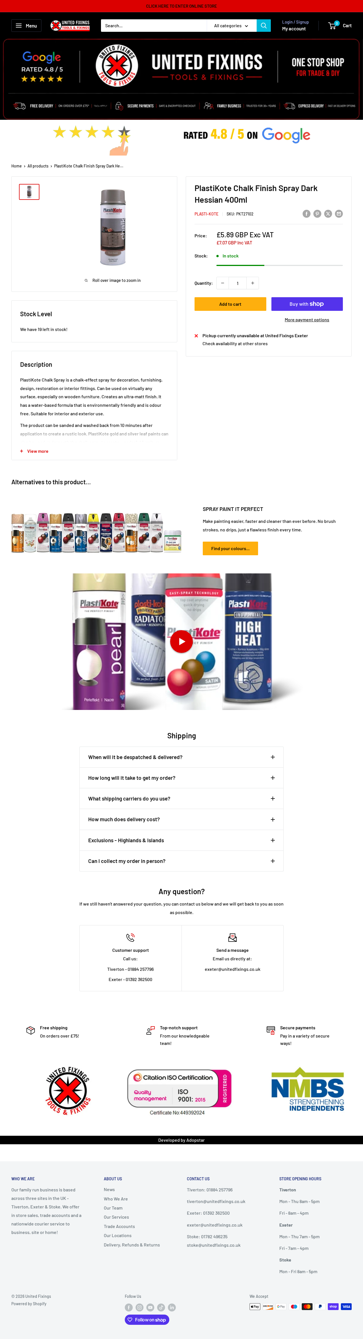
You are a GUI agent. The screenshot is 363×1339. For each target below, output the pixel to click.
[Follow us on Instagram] (139, 1307)
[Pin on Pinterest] (317, 213)
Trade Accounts (119, 1226)
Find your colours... (230, 548)
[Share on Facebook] (307, 213)
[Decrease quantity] (223, 283)
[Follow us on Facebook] (129, 1307)
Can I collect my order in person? (127, 861)
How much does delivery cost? (124, 819)
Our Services (116, 1216)
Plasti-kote (206, 213)
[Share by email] (339, 213)
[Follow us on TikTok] (161, 1307)
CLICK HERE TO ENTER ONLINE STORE (181, 6)
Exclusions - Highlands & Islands (126, 840)
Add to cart (230, 304)
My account (294, 28)
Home (16, 165)
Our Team (113, 1207)
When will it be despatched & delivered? (135, 756)
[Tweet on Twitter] (328, 213)
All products (38, 165)
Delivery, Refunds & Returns (132, 1244)
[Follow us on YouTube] (150, 1307)
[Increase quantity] (253, 283)
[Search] (264, 25)
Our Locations (118, 1235)
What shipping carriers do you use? (129, 798)
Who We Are (116, 1198)
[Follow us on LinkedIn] (172, 1307)
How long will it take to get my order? (132, 777)
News (109, 1189)
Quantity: (204, 283)
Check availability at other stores (235, 343)
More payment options (307, 319)
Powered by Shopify (29, 1303)
